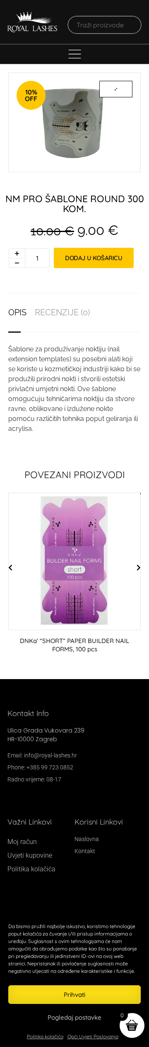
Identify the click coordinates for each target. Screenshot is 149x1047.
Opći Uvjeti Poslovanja (92, 1036)
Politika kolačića (45, 1036)
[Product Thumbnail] (115, 89)
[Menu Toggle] (75, 54)
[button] (10, 568)
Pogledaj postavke (74, 1017)
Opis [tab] (17, 312)
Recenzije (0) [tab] (62, 312)
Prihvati (74, 995)
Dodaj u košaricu (94, 258)
